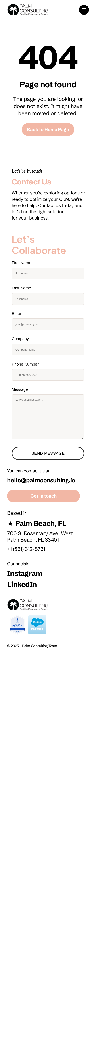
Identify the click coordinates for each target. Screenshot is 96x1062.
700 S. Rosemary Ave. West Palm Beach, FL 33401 (40, 536)
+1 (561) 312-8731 (26, 549)
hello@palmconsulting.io (41, 480)
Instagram (24, 573)
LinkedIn (22, 584)
